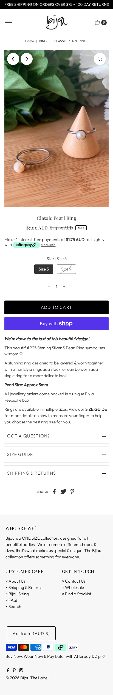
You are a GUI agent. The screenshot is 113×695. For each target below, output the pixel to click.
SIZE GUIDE (96, 409)
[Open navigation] (8, 22)
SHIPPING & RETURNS (31, 473)
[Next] (27, 59)
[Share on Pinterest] (72, 491)
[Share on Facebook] (54, 491)
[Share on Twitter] (63, 491)
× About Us (15, 581)
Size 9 (66, 269)
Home (29, 41)
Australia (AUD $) (31, 633)
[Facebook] (8, 671)
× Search (13, 606)
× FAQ (11, 600)
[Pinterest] (14, 671)
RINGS (44, 41)
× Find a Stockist (76, 593)
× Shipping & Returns (23, 587)
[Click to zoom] (100, 59)
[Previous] (13, 59)
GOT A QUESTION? (28, 436)
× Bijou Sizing (17, 593)
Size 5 (44, 269)
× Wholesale (73, 587)
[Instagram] (21, 671)
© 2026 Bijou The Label (26, 677)
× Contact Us (73, 581)
